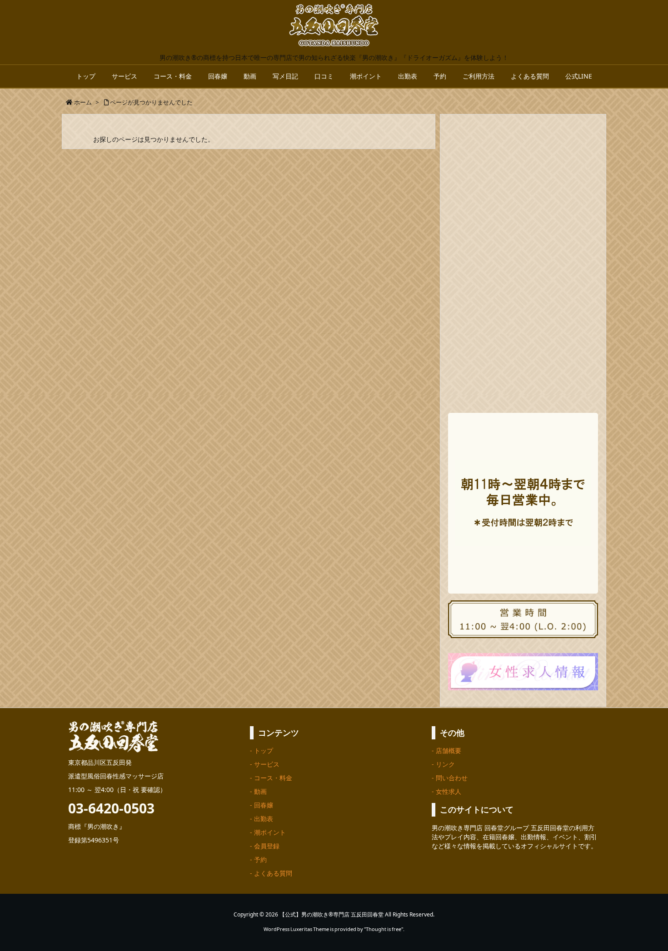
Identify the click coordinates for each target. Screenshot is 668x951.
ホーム (83, 102)
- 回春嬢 (261, 805)
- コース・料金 (271, 777)
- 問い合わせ (450, 777)
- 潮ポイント (268, 832)
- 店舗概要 (446, 750)
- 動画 (258, 791)
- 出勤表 (261, 818)
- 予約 (258, 859)
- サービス (264, 764)
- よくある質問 (271, 873)
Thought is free (383, 929)
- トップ (261, 750)
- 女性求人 (446, 791)
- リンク (443, 764)
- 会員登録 (264, 846)
